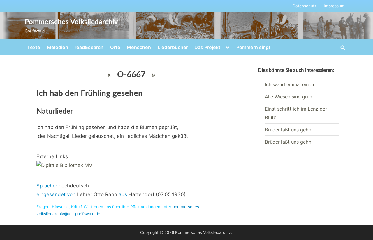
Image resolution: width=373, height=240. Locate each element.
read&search (89, 47)
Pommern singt (253, 47)
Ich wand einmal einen (289, 84)
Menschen (139, 47)
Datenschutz (304, 6)
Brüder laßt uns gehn (288, 130)
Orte (115, 47)
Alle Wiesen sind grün (288, 97)
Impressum (334, 6)
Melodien (57, 47)
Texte (33, 47)
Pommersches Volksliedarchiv (71, 22)
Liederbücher (173, 47)
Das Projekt (207, 47)
